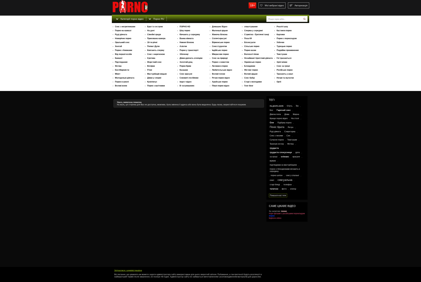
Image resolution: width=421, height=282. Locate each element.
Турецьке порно (284, 46)
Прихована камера (156, 38)
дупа (297, 152)
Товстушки (282, 54)
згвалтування (251, 26)
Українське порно (252, 62)
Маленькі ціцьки (220, 30)
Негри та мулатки (285, 78)
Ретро (290, 127)
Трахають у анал (285, 74)
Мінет (117, 74)
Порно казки (250, 50)
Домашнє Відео (219, 26)
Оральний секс (122, 42)
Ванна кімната (187, 38)
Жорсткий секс (154, 62)
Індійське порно (219, 50)
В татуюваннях (187, 86)
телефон (287, 184)
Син (288, 136)
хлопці (293, 189)
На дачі (150, 30)
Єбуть (289, 106)
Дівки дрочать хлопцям (191, 58)
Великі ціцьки (250, 74)
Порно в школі (122, 82)
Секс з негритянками (125, 26)
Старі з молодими (253, 82)
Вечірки (151, 66)
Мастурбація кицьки (157, 74)
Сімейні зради (154, 34)
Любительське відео (222, 70)
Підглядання (121, 62)
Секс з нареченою (156, 54)
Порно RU (158, 19)
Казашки (184, 70)
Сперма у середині (253, 30)
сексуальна (285, 179)
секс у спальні (292, 175)
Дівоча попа (275, 114)
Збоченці (184, 54)
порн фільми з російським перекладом (287, 213)
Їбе (297, 106)
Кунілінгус (152, 82)
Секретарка (289, 131)
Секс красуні (186, 74)
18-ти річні (152, 42)
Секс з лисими (276, 136)
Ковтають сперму (155, 50)
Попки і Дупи (153, 46)
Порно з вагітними (156, 86)
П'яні (149, 70)
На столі (295, 118)
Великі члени (218, 74)
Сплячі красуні (219, 38)
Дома (286, 114)
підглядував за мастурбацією (283, 165)
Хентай (118, 46)
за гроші (273, 157)
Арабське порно (220, 82)
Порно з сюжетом (220, 62)
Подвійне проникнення (288, 50)
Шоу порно (185, 30)
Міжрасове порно (220, 54)
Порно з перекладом (287, 38)
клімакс (285, 156)
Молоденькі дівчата (124, 78)
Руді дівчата (121, 34)
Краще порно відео (279, 118)
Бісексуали (249, 42)
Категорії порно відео (132, 19)
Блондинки (249, 66)
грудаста (274, 148)
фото (284, 189)
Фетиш (118, 66)
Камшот (119, 58)
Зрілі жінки (282, 62)
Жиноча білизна (219, 34)
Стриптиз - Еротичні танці (256, 34)
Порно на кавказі (123, 30)
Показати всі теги (278, 195)
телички (274, 189)
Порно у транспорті (189, 50)
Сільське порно (251, 46)
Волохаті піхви (251, 54)
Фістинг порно (251, 70)
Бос (271, 110)
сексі (272, 180)
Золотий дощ (186, 62)
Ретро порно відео (221, 78)
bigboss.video (275, 218)
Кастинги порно (284, 30)
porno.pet (136, 7)
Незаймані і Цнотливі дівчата (258, 58)
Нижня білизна (187, 42)
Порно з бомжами (123, 50)
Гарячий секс (284, 110)
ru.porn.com (276, 105)
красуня (296, 157)
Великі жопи (121, 86)
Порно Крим (185, 66)
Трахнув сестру (277, 144)
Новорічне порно (123, 38)
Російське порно (285, 70)
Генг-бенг (248, 86)
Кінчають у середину (190, 34)
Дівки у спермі (154, 78)
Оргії (279, 82)
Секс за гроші (283, 66)
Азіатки (183, 46)
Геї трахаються (284, 58)
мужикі (273, 161)
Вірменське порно (221, 42)
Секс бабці (249, 78)
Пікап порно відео (220, 86)
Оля (272, 122)
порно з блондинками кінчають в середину (285, 170)
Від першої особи (123, 54)
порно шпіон (277, 175)
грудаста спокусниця (281, 152)
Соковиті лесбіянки (189, 78)
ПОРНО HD (185, 26)
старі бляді (275, 184)
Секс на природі (220, 58)
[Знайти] (304, 19)
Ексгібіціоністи (122, 70)
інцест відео (185, 82)
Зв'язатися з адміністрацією (128, 270)
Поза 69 (248, 38)
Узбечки (280, 42)
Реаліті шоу (282, 26)
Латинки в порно (220, 66)
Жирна (296, 114)
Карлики (281, 34)
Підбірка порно (284, 123)
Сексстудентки (219, 46)
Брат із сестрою (155, 26)
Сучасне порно (277, 140)
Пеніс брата (277, 127)
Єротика (151, 58)
